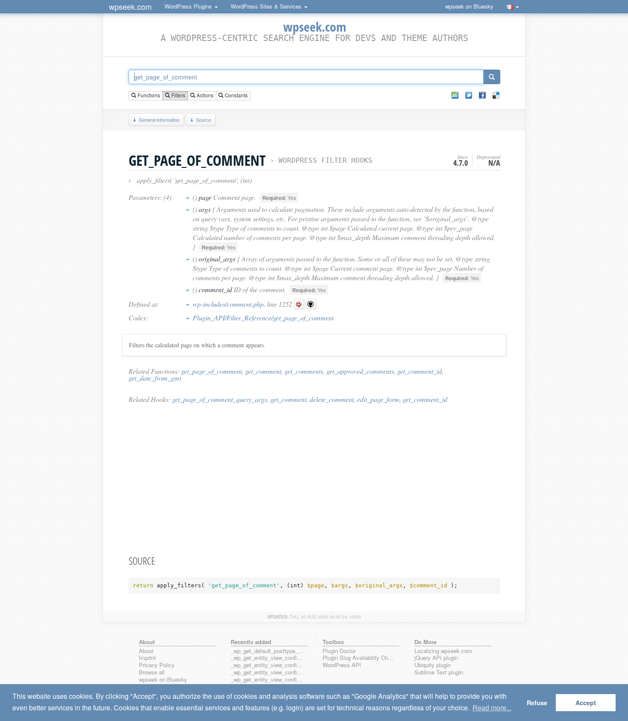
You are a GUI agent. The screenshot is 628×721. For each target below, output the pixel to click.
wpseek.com (130, 6)
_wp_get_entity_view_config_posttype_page (267, 658)
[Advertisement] (314, 479)
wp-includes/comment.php (228, 303)
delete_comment (332, 399)
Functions (148, 95)
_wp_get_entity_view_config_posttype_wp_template (267, 672)
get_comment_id (419, 370)
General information (159, 119)
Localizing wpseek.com (443, 651)
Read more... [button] (491, 707)
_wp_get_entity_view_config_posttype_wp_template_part (267, 679)
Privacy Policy (157, 665)
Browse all (151, 672)
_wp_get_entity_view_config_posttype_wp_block (267, 665)
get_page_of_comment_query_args (219, 399)
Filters (177, 95)
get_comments (304, 370)
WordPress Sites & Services (267, 6)
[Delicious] (496, 95)
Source (203, 119)
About (146, 651)
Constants (235, 95)
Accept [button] (585, 702)
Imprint (147, 658)
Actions (204, 95)
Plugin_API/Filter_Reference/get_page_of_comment (263, 317)
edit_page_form (378, 399)
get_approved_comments (360, 370)
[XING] (455, 95)
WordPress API (342, 665)
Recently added (251, 642)
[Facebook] (482, 95)
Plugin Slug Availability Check (359, 658)
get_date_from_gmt (155, 377)
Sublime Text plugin (438, 672)
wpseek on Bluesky (469, 6)
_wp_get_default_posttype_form (267, 651)
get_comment (263, 370)
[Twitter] (468, 95)
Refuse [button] (537, 702)
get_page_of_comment (211, 370)
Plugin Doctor (339, 651)
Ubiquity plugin (432, 665)
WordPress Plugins (189, 6)
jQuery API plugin (436, 658)
